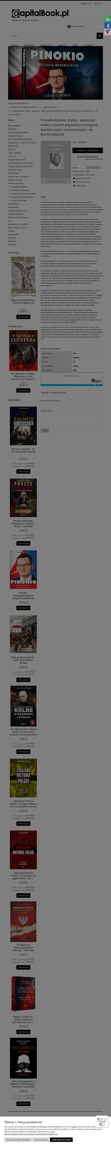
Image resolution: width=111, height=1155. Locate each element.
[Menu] (106, 1117)
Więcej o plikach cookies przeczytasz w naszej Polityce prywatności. (31, 1134)
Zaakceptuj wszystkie (61, 1140)
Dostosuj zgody (41, 1140)
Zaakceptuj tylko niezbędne (18, 1140)
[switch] (102, 1124)
